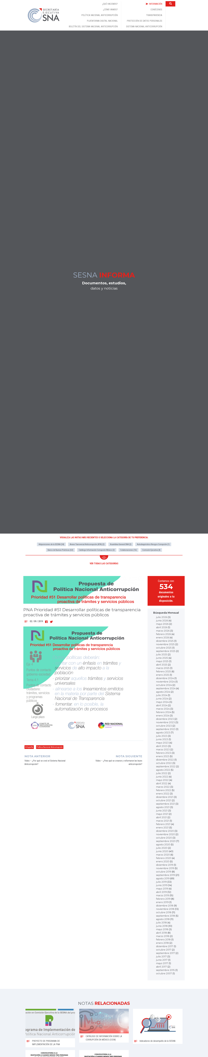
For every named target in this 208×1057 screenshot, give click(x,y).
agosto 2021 (163, 807)
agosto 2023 (163, 732)
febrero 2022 (163, 790)
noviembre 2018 (165, 909)
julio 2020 (161, 848)
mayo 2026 (162, 624)
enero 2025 (162, 675)
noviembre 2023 (165, 722)
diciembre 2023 (165, 719)
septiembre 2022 (165, 766)
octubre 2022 (164, 763)
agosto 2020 (163, 844)
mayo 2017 (162, 963)
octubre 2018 (163, 912)
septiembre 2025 (165, 651)
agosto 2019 (163, 878)
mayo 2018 (162, 929)
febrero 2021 (163, 824)
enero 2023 (162, 756)
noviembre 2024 (165, 681)
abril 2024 (161, 705)
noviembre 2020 (165, 834)
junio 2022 (162, 776)
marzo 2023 (163, 749)
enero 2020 (162, 861)
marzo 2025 (163, 668)
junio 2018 (162, 926)
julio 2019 (161, 882)
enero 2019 (162, 902)
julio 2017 (161, 956)
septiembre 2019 (165, 875)
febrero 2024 (163, 712)
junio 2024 (162, 698)
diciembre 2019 (164, 865)
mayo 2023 (162, 742)
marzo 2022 (163, 787)
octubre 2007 (164, 973)
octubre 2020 (164, 837)
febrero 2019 (163, 899)
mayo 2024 (162, 702)
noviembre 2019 (165, 868)
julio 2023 (161, 736)
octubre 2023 (164, 725)
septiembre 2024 (165, 688)
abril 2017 (161, 966)
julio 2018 (161, 922)
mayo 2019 (162, 888)
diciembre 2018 (164, 905)
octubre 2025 (164, 647)
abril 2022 (161, 783)
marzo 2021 (162, 820)
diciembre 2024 (165, 678)
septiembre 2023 (165, 729)
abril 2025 (161, 664)
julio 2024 (161, 695)
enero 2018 (162, 943)
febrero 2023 (163, 753)
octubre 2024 (164, 685)
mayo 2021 (162, 814)
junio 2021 (162, 810)
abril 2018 (161, 932)
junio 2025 (162, 658)
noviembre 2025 (165, 644)
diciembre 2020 (165, 831)
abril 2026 (161, 627)
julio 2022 (161, 773)
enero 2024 (162, 715)
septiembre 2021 (165, 804)
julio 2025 (161, 654)
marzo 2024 (163, 708)
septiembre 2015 (165, 970)
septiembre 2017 (165, 953)
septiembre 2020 (166, 841)
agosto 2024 (163, 692)
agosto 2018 (163, 919)
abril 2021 (161, 817)
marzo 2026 (163, 630)
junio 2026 (162, 620)
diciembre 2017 (164, 946)
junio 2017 (162, 960)
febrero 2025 (163, 671)
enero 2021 (162, 827)
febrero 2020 (163, 858)
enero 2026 (162, 637)
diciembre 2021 (164, 797)
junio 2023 (162, 739)
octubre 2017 (163, 949)
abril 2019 (161, 892)
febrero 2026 (163, 634)
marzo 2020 (163, 854)
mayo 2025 (162, 661)
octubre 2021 (163, 800)
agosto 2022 (163, 770)
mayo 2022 (162, 780)
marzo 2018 (162, 936)
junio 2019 (162, 885)
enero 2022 (162, 793)
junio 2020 (162, 851)
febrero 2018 (163, 939)
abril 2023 (161, 746)
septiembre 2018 (165, 915)
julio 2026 (161, 617)
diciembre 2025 (165, 641)
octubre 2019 (163, 871)
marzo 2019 (162, 895)
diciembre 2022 (165, 759)
